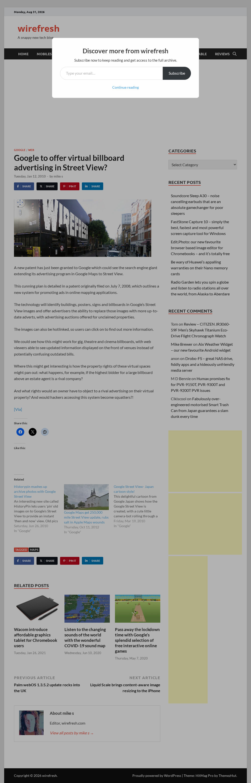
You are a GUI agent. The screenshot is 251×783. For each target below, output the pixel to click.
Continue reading (125, 87)
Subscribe (177, 73)
